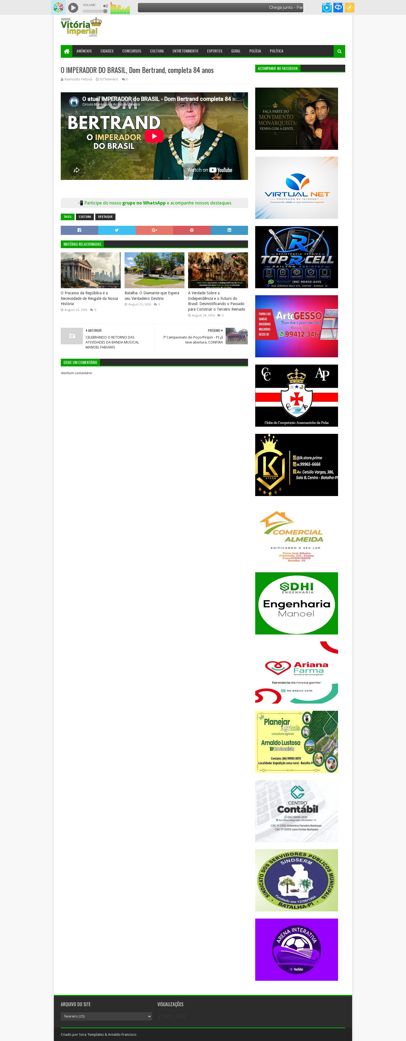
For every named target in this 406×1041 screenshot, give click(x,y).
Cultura (157, 51)
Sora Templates (91, 1034)
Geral (236, 51)
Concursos (131, 51)
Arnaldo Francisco (122, 1034)
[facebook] (343, 4)
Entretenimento (185, 51)
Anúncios (84, 51)
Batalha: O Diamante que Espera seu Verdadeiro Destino (152, 296)
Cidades (107, 51)
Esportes (214, 51)
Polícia (255, 51)
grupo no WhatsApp (176, 203)
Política (276, 51)
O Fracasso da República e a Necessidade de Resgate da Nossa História (89, 298)
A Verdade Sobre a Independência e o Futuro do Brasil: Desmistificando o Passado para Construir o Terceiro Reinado (216, 301)
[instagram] (337, 4)
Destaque (105, 216)
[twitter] (331, 4)
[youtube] (324, 4)
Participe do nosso (103, 203)
